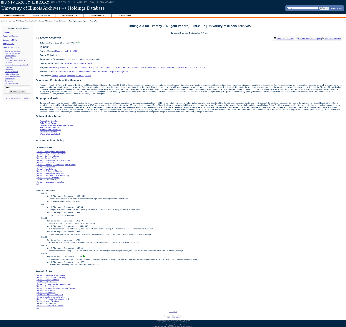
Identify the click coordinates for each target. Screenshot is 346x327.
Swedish (80, 76)
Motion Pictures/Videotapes (84, 71)
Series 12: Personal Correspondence (52, 175)
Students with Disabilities (155, 67)
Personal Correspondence (13, 76)
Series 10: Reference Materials (49, 171)
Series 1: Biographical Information (50, 152)
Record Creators (125, 15)
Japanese (71, 76)
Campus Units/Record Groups (14, 15)
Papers (113, 71)
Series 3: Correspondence (47, 156)
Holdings (20, 21)
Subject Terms (8, 44)
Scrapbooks (9, 81)
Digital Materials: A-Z (69, 15)
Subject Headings (97, 15)
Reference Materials (11, 72)
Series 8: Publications (45, 167)
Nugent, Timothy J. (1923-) (66, 51)
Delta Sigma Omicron (79, 67)
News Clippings (10, 78)
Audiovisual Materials (12, 74)
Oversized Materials (11, 83)
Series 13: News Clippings (47, 177)
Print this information (332, 39)
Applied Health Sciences (35, 21)
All (37, 184)
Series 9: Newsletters (45, 169)
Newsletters (9, 69)
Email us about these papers (18, 98)
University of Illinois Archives (30, 8)
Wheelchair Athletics (175, 67)
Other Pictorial (103, 71)
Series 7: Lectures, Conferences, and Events (55, 165)
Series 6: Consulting (45, 162)
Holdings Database (86, 8)
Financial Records (63, 71)
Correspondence (10, 55)
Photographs (122, 71)
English (54, 76)
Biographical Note (10, 40)
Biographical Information (13, 51)
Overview (6, 32)
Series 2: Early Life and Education (50, 154)
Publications (9, 67)
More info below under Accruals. (78, 63)
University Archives (8, 21)
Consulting (8, 62)
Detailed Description (11, 47)
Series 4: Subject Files (46, 158)
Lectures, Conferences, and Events (17, 65)
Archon (171, 325)
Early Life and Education (13, 53)
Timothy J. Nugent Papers (78, 21)
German (62, 76)
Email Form (176, 317)
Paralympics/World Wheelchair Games (105, 67)
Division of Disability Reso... (56, 21)
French (88, 76)
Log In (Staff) (173, 312)
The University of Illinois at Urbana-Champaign (178, 326)
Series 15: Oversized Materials (49, 182)
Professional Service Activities (15, 60)
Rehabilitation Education (133, 67)
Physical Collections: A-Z (42, 15)
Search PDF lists (336, 8)
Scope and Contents (11, 36)
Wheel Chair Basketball (195, 67)
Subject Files (9, 58)
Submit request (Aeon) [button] (285, 39)
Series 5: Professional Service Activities (53, 160)
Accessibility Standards (59, 67)
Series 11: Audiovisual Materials (50, 173)
